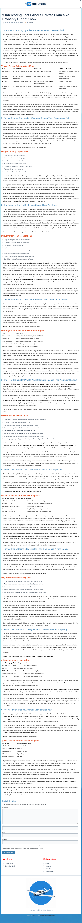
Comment (5, 807)
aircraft (47, 863)
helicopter (48, 866)
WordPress (35, 915)
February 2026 (9, 863)
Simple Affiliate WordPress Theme (47, 915)
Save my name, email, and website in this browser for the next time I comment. (23, 848)
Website (4, 839)
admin (31, 22)
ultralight (47, 869)
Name (4, 825)
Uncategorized (49, 871)
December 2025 (10, 866)
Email (4, 832)
